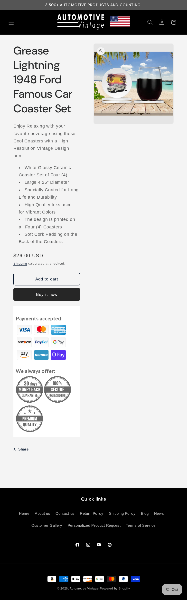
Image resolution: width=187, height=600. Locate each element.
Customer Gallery (46, 525)
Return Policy (91, 513)
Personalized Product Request (94, 525)
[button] (11, 22)
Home (24, 513)
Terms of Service (141, 525)
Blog (145, 513)
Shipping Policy (122, 513)
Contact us (65, 513)
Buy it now (47, 294)
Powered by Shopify (115, 588)
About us (42, 513)
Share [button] (23, 449)
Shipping (20, 263)
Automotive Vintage (84, 588)
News (159, 513)
